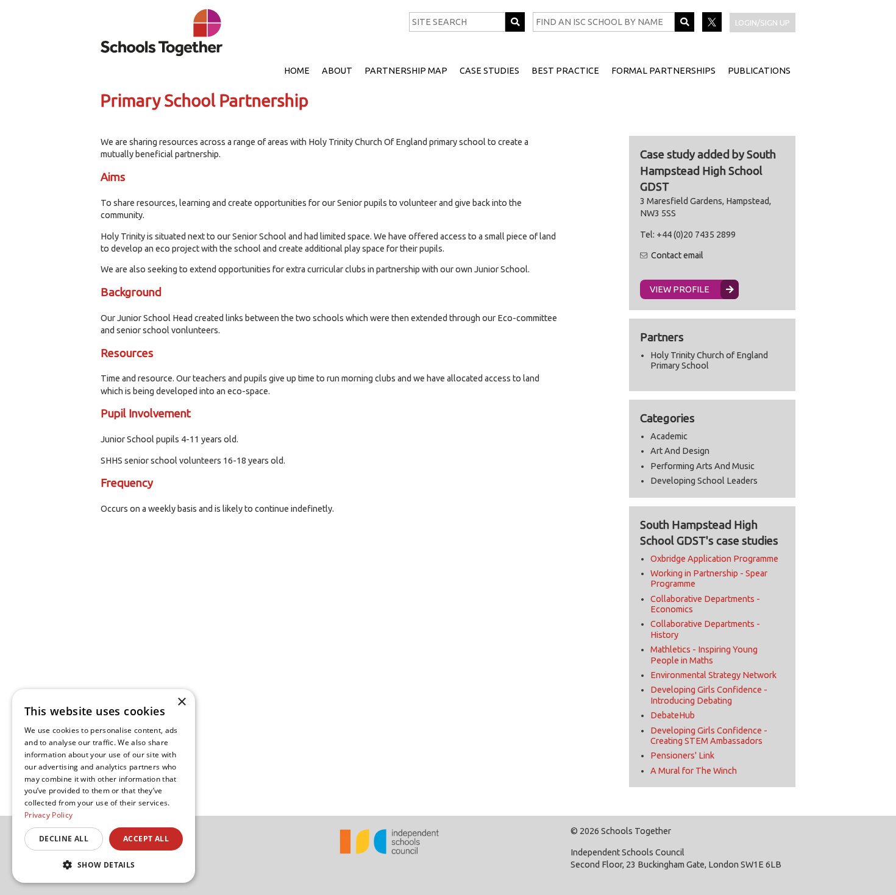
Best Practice (565, 71)
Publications (759, 71)
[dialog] (103, 786)
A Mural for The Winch (693, 771)
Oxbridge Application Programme (714, 559)
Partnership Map (405, 71)
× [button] (181, 702)
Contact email (677, 255)
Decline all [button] (63, 838)
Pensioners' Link (682, 755)
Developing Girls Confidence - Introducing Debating (708, 695)
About (337, 71)
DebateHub (672, 715)
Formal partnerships (663, 71)
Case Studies (489, 71)
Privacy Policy (48, 815)
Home (297, 71)
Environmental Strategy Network (713, 675)
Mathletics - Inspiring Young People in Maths (704, 655)
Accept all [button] (146, 838)
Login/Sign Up (762, 22)
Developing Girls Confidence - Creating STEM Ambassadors (708, 736)
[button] (103, 864)
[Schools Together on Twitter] (713, 29)
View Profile (679, 289)
